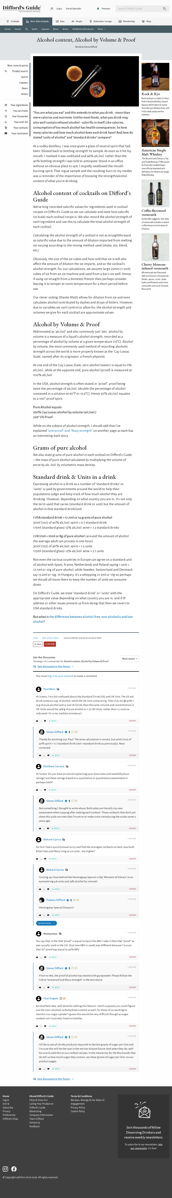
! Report (132, 721)
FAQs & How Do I (38, 1100)
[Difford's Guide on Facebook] (15, 1169)
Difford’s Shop (10, 1119)
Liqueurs (23, 82)
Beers (25, 88)
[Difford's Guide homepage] (22, 8)
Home (35, 638)
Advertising (35, 1111)
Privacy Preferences (9, 1113)
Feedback (34, 1126)
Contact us (34, 1122)
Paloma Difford (55, 900)
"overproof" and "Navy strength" (70, 430)
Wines (24, 94)
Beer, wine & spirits (17, 65)
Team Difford (36, 1119)
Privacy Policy (78, 1107)
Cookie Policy (78, 1111)
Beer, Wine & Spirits (50, 638)
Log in (6, 1100)
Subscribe (50, 644)
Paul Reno (49, 689)
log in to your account (60, 676)
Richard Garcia (52, 839)
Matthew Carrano (53, 766)
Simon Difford (54, 732)
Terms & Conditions (81, 1096)
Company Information (41, 1115)
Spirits (24, 77)
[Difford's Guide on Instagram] (7, 1169)
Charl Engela (50, 998)
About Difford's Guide (41, 1096)
